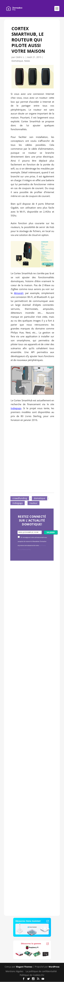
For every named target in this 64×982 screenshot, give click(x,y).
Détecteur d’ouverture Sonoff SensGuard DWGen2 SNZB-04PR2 (31, 783)
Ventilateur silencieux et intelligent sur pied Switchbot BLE (32, 867)
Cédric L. (20, 57)
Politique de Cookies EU (32, 974)
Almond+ (19, 293)
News (27, 60)
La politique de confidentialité (41, 971)
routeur (33, 503)
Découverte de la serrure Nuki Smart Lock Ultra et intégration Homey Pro (31, 610)
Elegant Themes (24, 966)
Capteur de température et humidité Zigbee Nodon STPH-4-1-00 (31, 695)
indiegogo (17, 503)
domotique (39, 498)
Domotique (17, 60)
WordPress (54, 966)
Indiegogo (16, 408)
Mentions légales (14, 971)
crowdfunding (19, 498)
